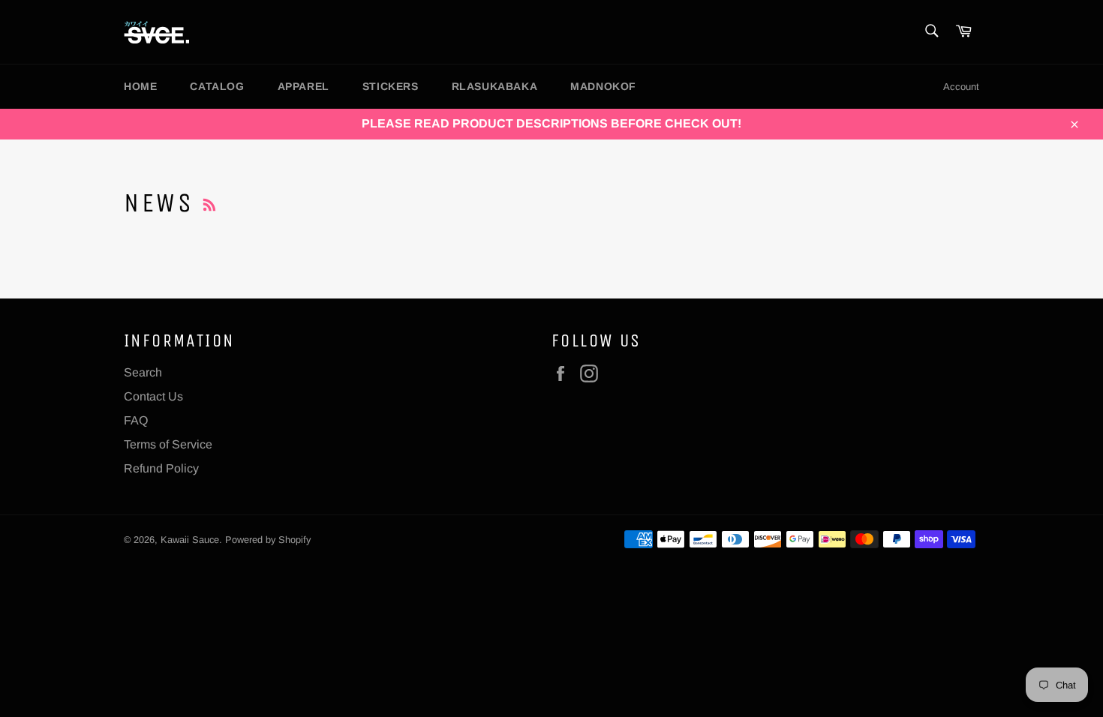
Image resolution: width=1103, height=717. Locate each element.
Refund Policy (161, 468)
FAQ (136, 420)
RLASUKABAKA (495, 86)
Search (143, 372)
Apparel (303, 86)
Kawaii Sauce (190, 539)
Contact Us (153, 396)
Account (961, 86)
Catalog (217, 86)
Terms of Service (168, 444)
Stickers (390, 86)
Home (140, 86)
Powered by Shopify (268, 539)
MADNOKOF (603, 86)
